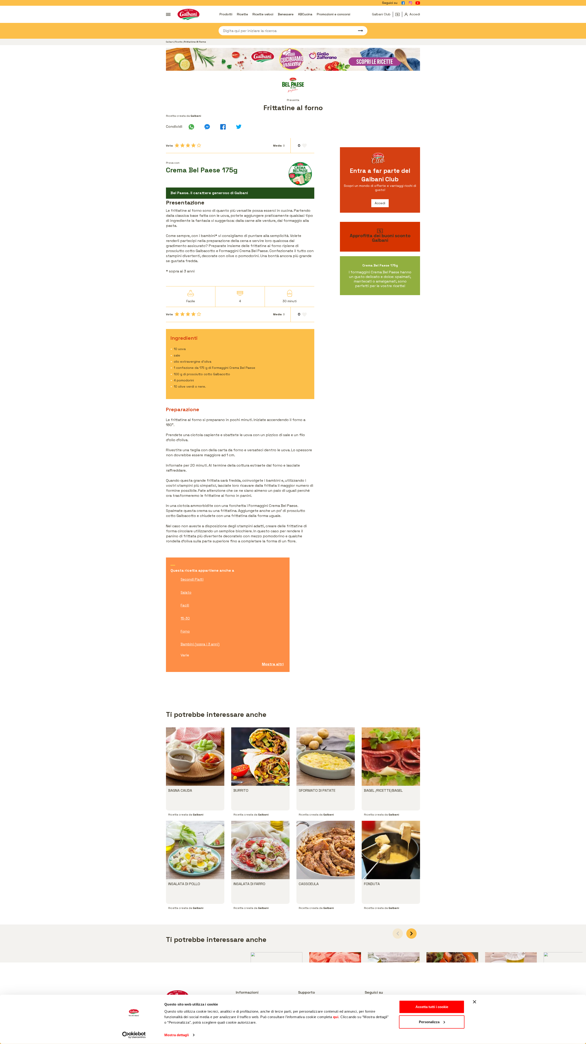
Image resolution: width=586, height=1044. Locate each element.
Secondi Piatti (192, 579)
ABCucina (305, 14)
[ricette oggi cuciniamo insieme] (293, 59)
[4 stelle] (193, 145)
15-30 (185, 618)
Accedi (380, 203)
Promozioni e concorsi (333, 14)
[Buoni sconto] (398, 14)
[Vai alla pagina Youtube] (417, 3)
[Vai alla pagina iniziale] (188, 14)
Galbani (170, 41)
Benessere (285, 14)
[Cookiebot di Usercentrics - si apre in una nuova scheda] (134, 1035)
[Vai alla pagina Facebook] (403, 3)
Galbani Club (381, 14)
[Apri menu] (168, 14)
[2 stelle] (182, 145)
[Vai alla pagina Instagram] (410, 3)
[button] (411, 933)
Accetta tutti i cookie (431, 1007)
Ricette (242, 14)
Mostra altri (273, 664)
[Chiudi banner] (474, 1001)
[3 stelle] (188, 145)
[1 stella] (177, 145)
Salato (186, 592)
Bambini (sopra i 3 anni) (200, 644)
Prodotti (226, 14)
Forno (185, 631)
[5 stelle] (199, 145)
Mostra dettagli (176, 1035)
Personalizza (429, 1022)
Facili (185, 605)
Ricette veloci (262, 14)
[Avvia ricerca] (358, 30)
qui (336, 1017)
